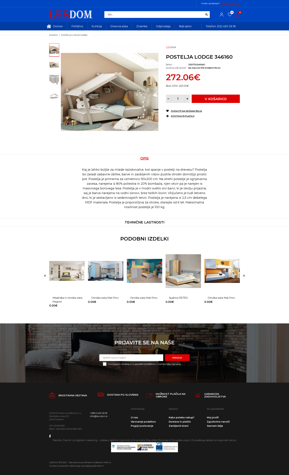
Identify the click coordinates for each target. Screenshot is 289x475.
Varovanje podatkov (143, 421)
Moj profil (213, 417)
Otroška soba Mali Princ (105, 297)
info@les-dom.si (230, 3)
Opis (144, 158)
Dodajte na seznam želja (186, 111)
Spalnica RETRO (178, 297)
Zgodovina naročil (218, 421)
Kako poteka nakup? (181, 417)
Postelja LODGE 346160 (74, 35)
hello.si (107, 462)
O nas (134, 417)
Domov (53, 35)
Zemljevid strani (178, 425)
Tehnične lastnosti (144, 222)
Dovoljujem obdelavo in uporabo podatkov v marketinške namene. (144, 364)
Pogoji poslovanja (142, 425)
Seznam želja (215, 425)
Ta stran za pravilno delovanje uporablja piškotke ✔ (76, 465)
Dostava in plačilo (183, 116)
